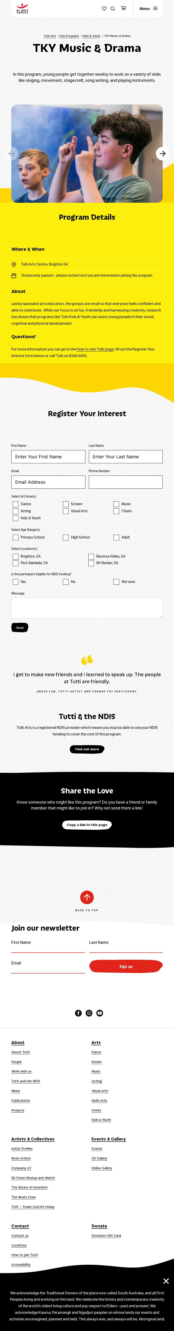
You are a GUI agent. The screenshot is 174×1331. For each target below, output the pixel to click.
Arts (96, 1042)
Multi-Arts (99, 1100)
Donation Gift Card (106, 1235)
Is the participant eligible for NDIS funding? (41, 574)
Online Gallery (102, 1168)
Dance (96, 1052)
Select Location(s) (24, 549)
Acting (97, 1081)
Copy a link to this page (87, 824)
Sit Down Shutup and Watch (33, 1177)
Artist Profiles (22, 1148)
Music (96, 1071)
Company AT (21, 1168)
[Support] (104, 8)
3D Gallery (99, 1158)
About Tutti (20, 1052)
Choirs (96, 1110)
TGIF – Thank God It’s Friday (33, 1206)
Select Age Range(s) (25, 530)
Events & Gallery (109, 1139)
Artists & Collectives (33, 1139)
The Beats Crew (23, 1197)
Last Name (96, 446)
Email (15, 471)
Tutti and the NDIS (25, 1081)
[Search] (112, 8)
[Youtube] (99, 1013)
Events (97, 1148)
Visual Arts (100, 1090)
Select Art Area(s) (23, 496)
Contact (20, 1226)
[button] (162, 153)
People (16, 1061)
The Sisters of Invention (29, 1187)
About (17, 1042)
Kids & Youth (101, 1119)
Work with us (21, 1071)
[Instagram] (89, 1013)
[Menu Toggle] (148, 8)
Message (17, 593)
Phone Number (99, 471)
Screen (97, 1061)
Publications (20, 1100)
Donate (99, 1226)
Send (20, 627)
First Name (18, 446)
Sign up (126, 966)
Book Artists (21, 1158)
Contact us (20, 1235)
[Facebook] (78, 1013)
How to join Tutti (24, 1254)
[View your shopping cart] (125, 8)
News (15, 1090)
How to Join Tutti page (95, 349)
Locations (19, 1245)
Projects (17, 1110)
